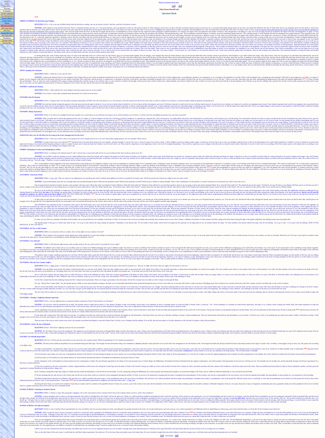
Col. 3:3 (169, 271)
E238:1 (76, 393)
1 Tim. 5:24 (131, 380)
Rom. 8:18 (54, 266)
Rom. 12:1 (58, 368)
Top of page (169, 435)
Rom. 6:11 (210, 283)
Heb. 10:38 (28, 294)
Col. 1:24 (54, 178)
